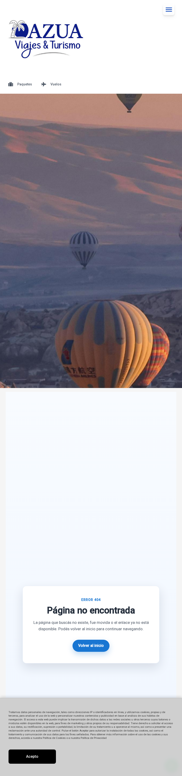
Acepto (32, 756)
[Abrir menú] (168, 9)
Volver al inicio (91, 645)
